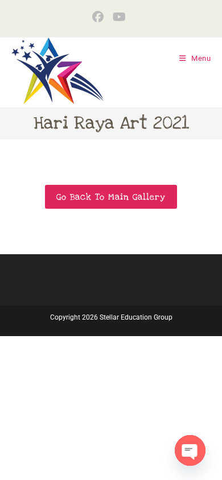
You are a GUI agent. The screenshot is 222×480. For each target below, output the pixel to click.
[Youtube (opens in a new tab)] (119, 17)
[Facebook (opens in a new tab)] (100, 17)
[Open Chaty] (190, 450)
